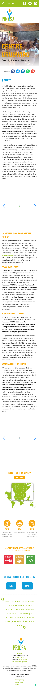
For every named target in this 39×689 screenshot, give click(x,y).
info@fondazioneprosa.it (19, 661)
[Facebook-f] (24, 3)
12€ (27, 586)
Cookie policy (19, 682)
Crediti (17, 684)
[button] (3, 3)
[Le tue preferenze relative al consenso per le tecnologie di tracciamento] (35, 685)
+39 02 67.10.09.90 (20, 657)
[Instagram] (35, 3)
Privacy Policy (19, 680)
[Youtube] (30, 3)
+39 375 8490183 (22, 659)
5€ (11, 586)
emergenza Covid (8, 255)
